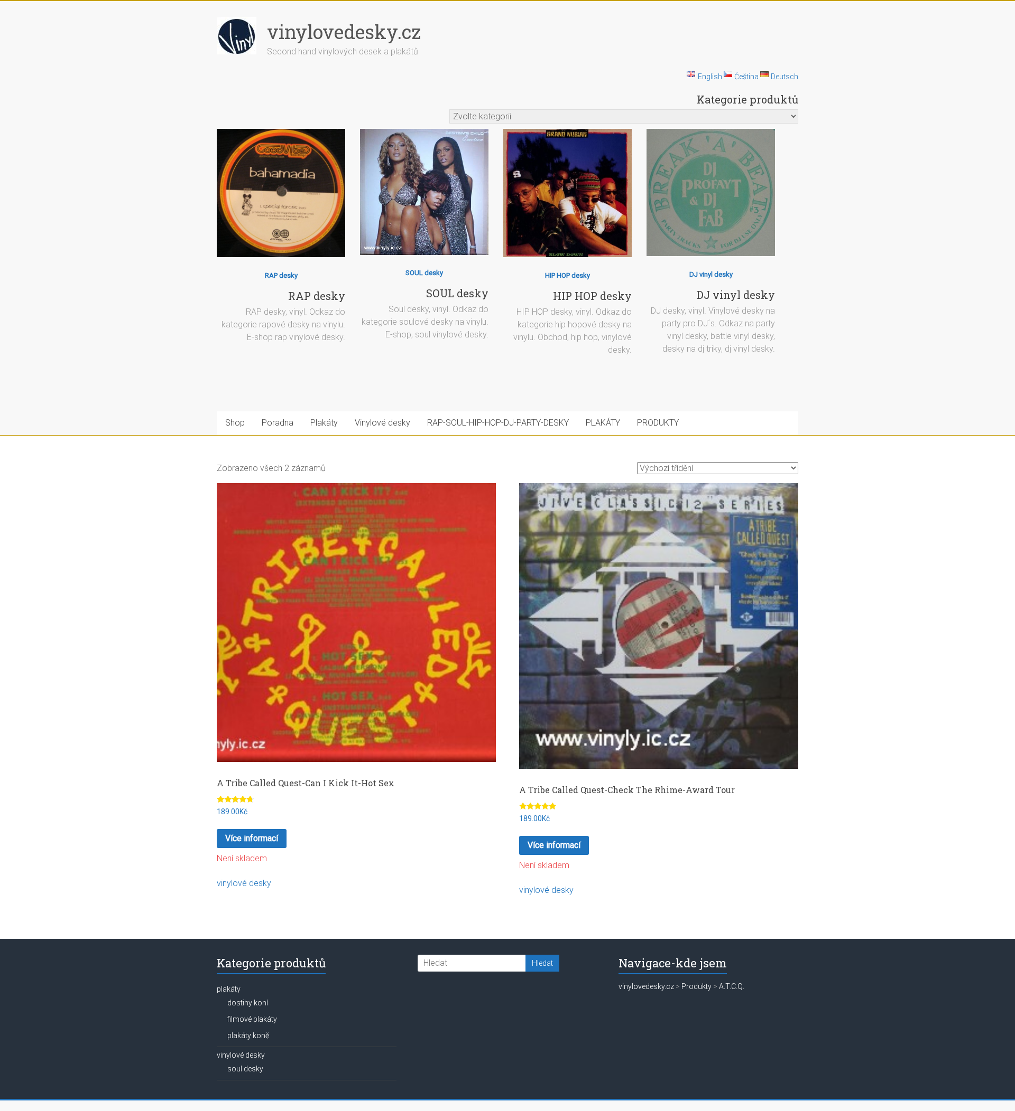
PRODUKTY (658, 423)
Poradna (277, 423)
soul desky (245, 1069)
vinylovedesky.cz (344, 31)
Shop (235, 423)
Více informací (251, 838)
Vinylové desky (382, 423)
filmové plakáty (252, 1019)
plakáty (229, 989)
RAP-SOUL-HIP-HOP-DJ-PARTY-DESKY (498, 423)
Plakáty (324, 423)
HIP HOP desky (567, 275)
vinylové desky (244, 883)
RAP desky (281, 275)
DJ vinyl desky (711, 274)
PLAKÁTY (603, 423)
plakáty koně (248, 1035)
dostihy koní (247, 1003)
